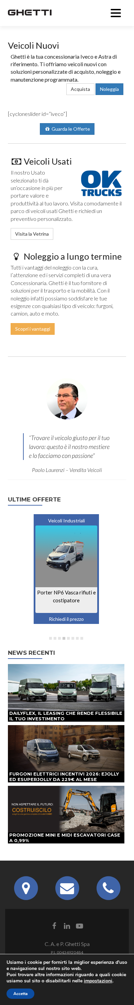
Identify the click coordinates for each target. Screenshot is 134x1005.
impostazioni (98, 981)
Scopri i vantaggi (32, 329)
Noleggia (109, 89)
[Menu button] (115, 12)
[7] (77, 638)
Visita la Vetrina (32, 234)
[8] (81, 638)
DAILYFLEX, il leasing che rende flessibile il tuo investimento (65, 716)
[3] (59, 638)
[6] (72, 638)
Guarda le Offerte (70, 129)
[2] (55, 638)
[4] (64, 638)
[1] (50, 638)
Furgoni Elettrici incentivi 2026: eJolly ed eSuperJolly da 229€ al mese (64, 776)
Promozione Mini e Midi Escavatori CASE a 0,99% (64, 837)
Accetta (20, 993)
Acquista (80, 89)
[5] (68, 638)
